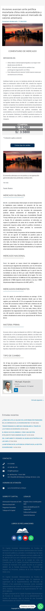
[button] (22, 145)
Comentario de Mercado (9, 21)
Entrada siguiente (38, 400)
